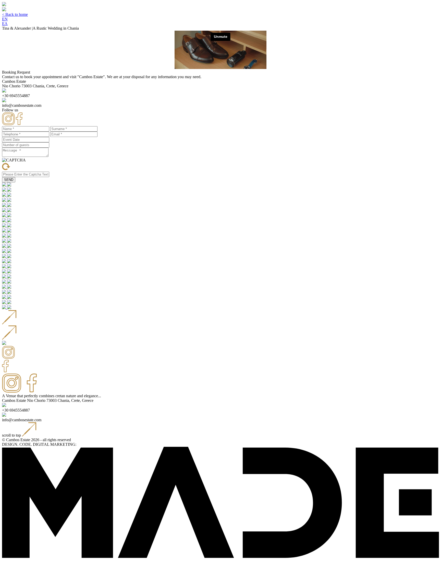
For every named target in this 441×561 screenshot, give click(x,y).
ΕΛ (5, 23)
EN (5, 19)
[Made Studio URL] (220, 556)
